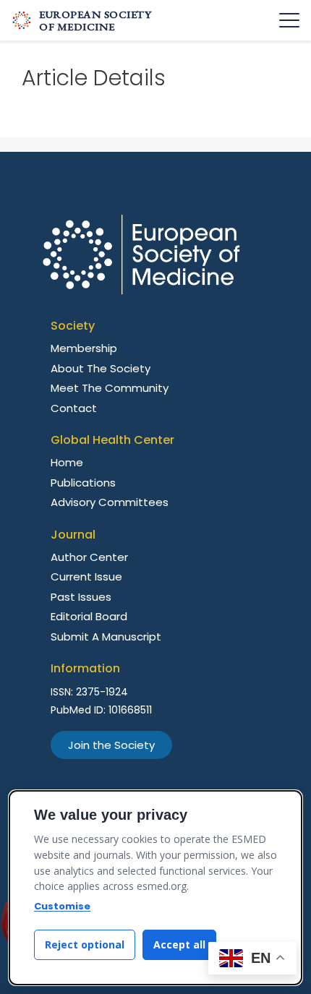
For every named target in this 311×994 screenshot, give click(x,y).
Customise (62, 906)
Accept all (179, 944)
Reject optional (84, 944)
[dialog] (155, 887)
